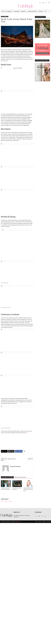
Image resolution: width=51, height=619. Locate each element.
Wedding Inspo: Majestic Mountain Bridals (8, 459)
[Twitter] (49, 3)
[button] (45, 11)
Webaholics (16, 516)
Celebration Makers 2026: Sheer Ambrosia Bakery (5, 488)
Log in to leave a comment (6, 501)
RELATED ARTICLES (7, 477)
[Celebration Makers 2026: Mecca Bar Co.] (17, 483)
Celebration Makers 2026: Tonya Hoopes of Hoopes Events (28, 489)
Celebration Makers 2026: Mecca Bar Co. (17, 488)
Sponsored (3, 16)
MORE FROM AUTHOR (20, 477)
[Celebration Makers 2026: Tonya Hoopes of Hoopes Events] (28, 483)
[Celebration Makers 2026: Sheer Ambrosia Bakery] (6, 483)
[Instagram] (43, 3)
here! (27, 432)
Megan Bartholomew (15, 466)
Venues (7, 16)
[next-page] (4, 493)
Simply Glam (30, 458)
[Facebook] (40, 3)
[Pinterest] (46, 3)
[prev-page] (2, 493)
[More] (24, 451)
